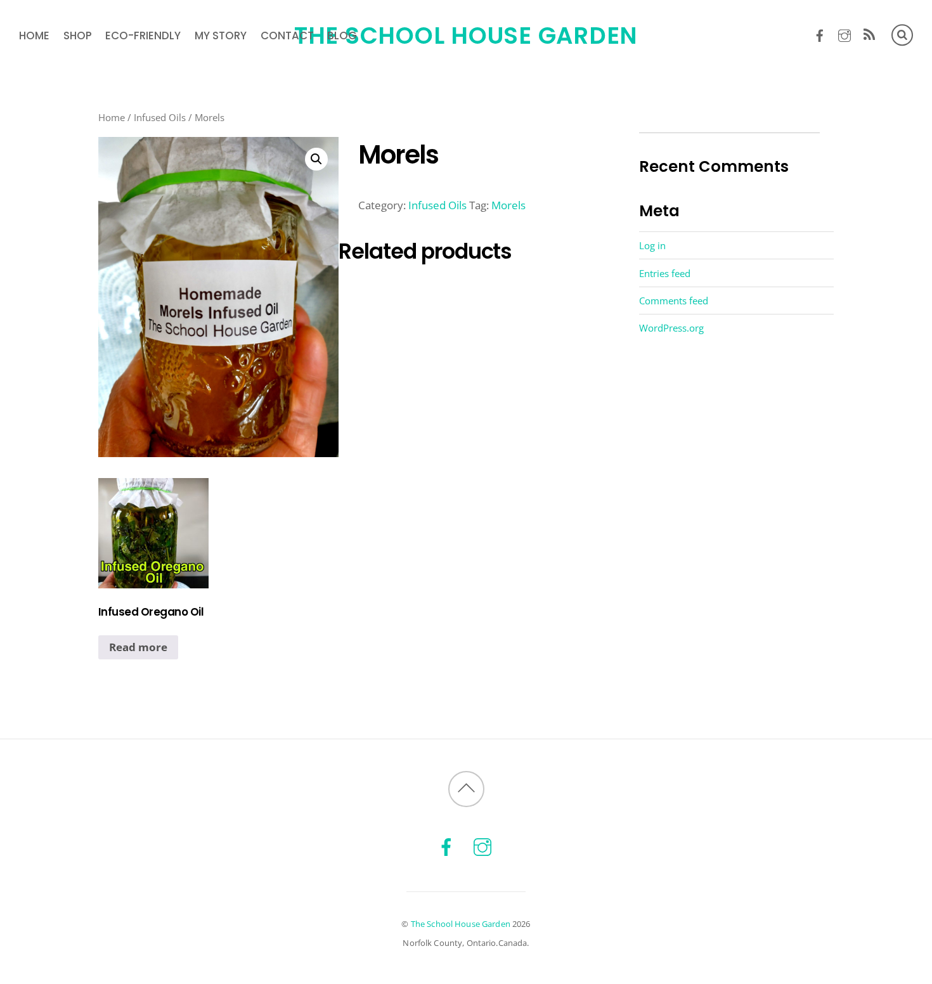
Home (34, 35)
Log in (652, 245)
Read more (138, 647)
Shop (77, 35)
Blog (342, 35)
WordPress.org (671, 327)
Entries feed (664, 273)
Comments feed (673, 300)
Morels (508, 205)
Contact (287, 35)
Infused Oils (160, 117)
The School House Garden (460, 923)
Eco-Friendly (143, 35)
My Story (221, 35)
